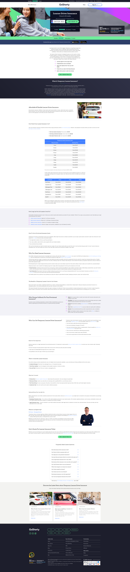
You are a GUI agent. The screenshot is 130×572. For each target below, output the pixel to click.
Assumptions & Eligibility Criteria (72, 541)
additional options (68, 395)
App (48, 555)
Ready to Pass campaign (66, 257)
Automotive (85, 543)
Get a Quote (50, 543)
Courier (51, 532)
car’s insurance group (66, 127)
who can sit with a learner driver (74, 344)
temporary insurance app (68, 433)
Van (59, 529)
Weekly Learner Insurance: (36, 222)
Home (49, 541)
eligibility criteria (74, 321)
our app (34, 237)
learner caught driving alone (42, 379)
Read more (33, 518)
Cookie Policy (68, 550)
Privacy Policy (68, 548)
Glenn (93, 311)
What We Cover (32, 4)
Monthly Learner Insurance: (36, 224)
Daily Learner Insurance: (36, 220)
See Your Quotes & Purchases (53, 552)
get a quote (82, 201)
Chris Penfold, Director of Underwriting (65, 480)
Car (51, 529)
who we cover (93, 321)
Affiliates (85, 548)
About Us (49, 545)
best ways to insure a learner (34, 128)
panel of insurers (84, 303)
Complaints (85, 555)
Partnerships (85, 541)
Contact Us (50, 550)
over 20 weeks (68, 256)
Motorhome (74, 529)
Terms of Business (69, 552)
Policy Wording (69, 543)
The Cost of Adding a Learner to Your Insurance (63, 509)
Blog (49, 548)
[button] (65, 450)
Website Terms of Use (70, 555)
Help (84, 4)
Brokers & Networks (87, 545)
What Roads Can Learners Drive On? (41, 509)
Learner (66, 529)
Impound (67, 532)
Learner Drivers (34, 506)
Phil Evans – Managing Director (35, 412)
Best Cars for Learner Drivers (87, 509)
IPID (66, 545)
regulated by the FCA (77, 306)
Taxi (59, 532)
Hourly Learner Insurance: (36, 218)
